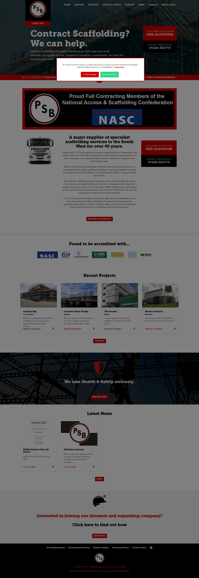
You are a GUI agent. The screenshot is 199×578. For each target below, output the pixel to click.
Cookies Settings (89, 74)
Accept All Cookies (109, 74)
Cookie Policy (119, 67)
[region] (100, 69)
